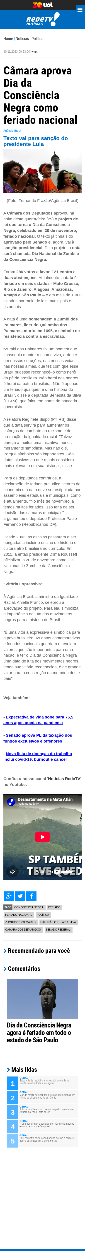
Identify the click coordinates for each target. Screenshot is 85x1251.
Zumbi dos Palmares (20, 922)
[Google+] (9, 896)
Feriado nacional (18, 914)
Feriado (54, 907)
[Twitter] (20, 896)
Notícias (22, 38)
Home (8, 38)
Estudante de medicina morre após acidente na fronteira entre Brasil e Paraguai (44, 1082)
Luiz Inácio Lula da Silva (58, 922)
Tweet (34, 52)
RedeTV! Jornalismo (42, 19)
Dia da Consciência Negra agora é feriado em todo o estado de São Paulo (39, 1032)
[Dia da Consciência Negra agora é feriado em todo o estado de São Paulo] (42, 999)
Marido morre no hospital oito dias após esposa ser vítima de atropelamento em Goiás (47, 1096)
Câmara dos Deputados (23, 929)
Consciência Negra (29, 907)
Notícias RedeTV (64, 779)
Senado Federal (58, 929)
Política (38, 38)
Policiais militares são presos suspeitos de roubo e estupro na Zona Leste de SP (46, 1111)
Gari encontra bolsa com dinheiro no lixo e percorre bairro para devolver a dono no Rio (47, 1139)
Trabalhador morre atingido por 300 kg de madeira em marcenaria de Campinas (46, 1125)
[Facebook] (31, 896)
